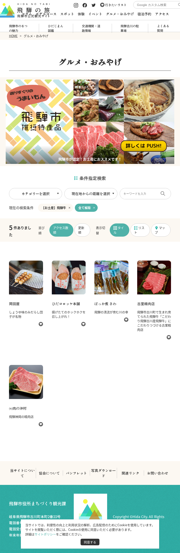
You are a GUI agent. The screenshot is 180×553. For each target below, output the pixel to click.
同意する (90, 542)
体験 (81, 13)
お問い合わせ (157, 473)
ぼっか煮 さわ (105, 303)
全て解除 (84, 207)
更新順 (81, 229)
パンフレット (76, 473)
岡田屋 (14, 303)
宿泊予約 (144, 13)
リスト (139, 229)
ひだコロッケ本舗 (66, 303)
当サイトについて (22, 473)
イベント (95, 13)
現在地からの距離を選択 (91, 193)
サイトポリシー (45, 534)
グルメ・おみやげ (120, 13)
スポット (67, 13)
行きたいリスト (115, 5)
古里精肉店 (146, 303)
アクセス (162, 13)
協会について (49, 473)
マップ (160, 229)
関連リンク (130, 473)
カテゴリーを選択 (36, 193)
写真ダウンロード (103, 473)
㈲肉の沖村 (18, 408)
